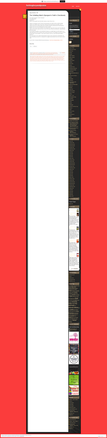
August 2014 (72, 150)
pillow (33, 59)
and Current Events (47, 52)
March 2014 (71, 158)
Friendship (44, 53)
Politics (41, 54)
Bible (73, 288)
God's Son (70, 300)
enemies (77, 294)
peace (73, 311)
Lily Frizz (71, 256)
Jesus (37, 58)
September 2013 (72, 167)
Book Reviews (72, 60)
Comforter (75, 292)
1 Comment (63, 52)
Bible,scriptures (72, 57)
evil (68, 296)
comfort (72, 292)
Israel (30, 58)
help (73, 303)
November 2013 (72, 164)
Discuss (71, 401)
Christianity (34, 53)
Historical (53, 53)
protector (50, 59)
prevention (44, 59)
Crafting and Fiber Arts (73, 68)
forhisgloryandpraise (36, 5)
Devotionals (39, 53)
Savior (70, 317)
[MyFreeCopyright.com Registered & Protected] (74, 329)
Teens (50, 54)
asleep (43, 56)
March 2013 (71, 177)
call (53, 56)
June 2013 (71, 172)
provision (75, 314)
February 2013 (72, 178)
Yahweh (74, 320)
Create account (72, 274)
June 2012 (71, 191)
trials (72, 318)
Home (73, 6)
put (54, 59)
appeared (40, 56)
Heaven (69, 301)
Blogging (71, 58)
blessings (69, 289)
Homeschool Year (72, 407)
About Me (77, 6)
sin (72, 317)
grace (76, 300)
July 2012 (71, 189)
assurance (75, 285)
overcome (70, 311)
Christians (69, 292)
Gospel (73, 300)
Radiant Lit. (71, 414)
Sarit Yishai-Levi (72, 215)
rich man (60, 59)
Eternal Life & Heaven (73, 75)
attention (45, 56)
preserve (39, 59)
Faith (71, 296)
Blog (72, 289)
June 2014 (71, 153)
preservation (36, 59)
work (71, 320)
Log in (71, 276)
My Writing (71, 98)
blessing (75, 288)
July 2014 (71, 152)
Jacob (32, 58)
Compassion (70, 293)
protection (47, 59)
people (58, 58)
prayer (77, 311)
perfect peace (60, 58)
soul (74, 317)
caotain (57, 56)
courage (74, 293)
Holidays (71, 87)
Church (37, 53)
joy (79, 307)
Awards (71, 54)
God (76, 298)
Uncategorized (72, 114)
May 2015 (71, 141)
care (59, 56)
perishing (31, 59)
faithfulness (74, 296)
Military (39, 54)
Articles (71, 52)
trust (74, 318)
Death (77, 293)
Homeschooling (32, 54)
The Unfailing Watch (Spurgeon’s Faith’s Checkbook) (47, 15)
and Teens (51, 52)
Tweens (52, 54)
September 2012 (72, 186)
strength (76, 317)
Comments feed (72, 279)
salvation (73, 315)
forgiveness (72, 298)
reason (56, 59)
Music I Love (72, 95)
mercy (76, 309)
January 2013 (72, 180)
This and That (72, 111)
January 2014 (72, 161)
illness (75, 305)
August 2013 (72, 169)
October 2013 (72, 166)
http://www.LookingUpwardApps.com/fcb (55, 40)
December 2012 (72, 181)
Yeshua (70, 321)
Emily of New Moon (72, 209)
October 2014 (72, 147)
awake (47, 56)
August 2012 (72, 188)
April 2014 (71, 156)
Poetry (71, 101)
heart (78, 300)
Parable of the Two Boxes (74, 120)
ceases (61, 56)
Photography (72, 100)
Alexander (35, 56)
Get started (62, 1)
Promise (71, 313)
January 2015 (72, 142)
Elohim (74, 294)
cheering (63, 56)
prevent (41, 59)
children (75, 289)
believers (52, 56)
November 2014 (72, 145)
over (53, 58)
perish (63, 58)
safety (62, 59)
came (55, 56)
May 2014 (71, 155)
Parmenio (55, 58)
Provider (52, 59)
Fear (69, 298)
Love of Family (36, 54)
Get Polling (71, 404)
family (42, 53)
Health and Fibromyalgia (49, 53)
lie (48, 58)
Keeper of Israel (42, 58)
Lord (50, 58)
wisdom (69, 320)
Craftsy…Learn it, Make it (74, 399)
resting (58, 59)
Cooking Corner (72, 66)
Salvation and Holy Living (46, 54)
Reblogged (71, 104)
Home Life (56, 53)
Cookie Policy (22, 436)
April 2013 (71, 175)
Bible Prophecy (55, 52)
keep (38, 58)
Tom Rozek (71, 241)
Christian (73, 290)
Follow (71, 31)
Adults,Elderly (72, 47)
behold (49, 56)
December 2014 (72, 144)
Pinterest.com (72, 413)
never (51, 58)
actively (32, 56)
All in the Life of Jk (73, 419)
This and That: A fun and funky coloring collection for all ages (72, 254)
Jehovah (35, 58)
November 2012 (72, 183)
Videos (71, 115)
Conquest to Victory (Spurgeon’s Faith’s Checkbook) (73, 131)
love (74, 309)
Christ (70, 290)
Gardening (71, 80)
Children (31, 53)
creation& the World (73, 69)
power (75, 311)
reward (69, 315)
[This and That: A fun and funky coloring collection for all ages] (78, 256)
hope (72, 305)
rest (77, 314)
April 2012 (71, 194)
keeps (47, 58)
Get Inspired (72, 402)
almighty (38, 56)
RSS (80, 10)
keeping (45, 58)
